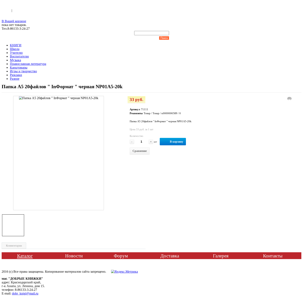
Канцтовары (18, 67)
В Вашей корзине (14, 21)
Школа (14, 49)
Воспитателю (19, 56)
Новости (74, 255)
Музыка (15, 60)
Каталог (25, 255)
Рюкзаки (16, 75)
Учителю (16, 52)
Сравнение (140, 151)
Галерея (221, 255)
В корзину (176, 141)
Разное (14, 78)
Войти (7, 10)
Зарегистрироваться (27, 10)
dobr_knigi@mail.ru (25, 293)
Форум (121, 255)
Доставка (169, 255)
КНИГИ (15, 45)
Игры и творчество (23, 71)
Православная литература (28, 64)
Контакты (272, 255)
